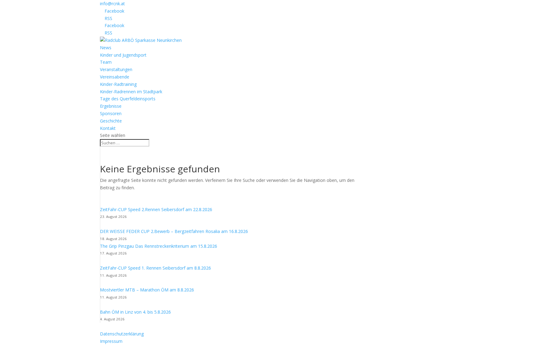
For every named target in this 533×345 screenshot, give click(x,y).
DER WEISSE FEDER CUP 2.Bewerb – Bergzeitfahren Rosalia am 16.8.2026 (174, 231)
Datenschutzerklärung (122, 334)
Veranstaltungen (116, 69)
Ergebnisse (111, 106)
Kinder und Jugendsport (123, 55)
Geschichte (111, 121)
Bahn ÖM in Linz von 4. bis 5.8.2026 (135, 312)
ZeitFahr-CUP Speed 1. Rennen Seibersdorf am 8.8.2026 (155, 268)
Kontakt (108, 128)
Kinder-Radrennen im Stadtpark (131, 91)
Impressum (111, 341)
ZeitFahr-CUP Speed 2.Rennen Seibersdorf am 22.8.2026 (156, 209)
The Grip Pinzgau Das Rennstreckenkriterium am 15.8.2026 (158, 246)
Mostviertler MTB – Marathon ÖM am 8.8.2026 (147, 290)
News (105, 47)
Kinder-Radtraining (118, 84)
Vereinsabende (114, 77)
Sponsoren (111, 113)
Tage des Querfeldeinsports (127, 99)
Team (106, 62)
